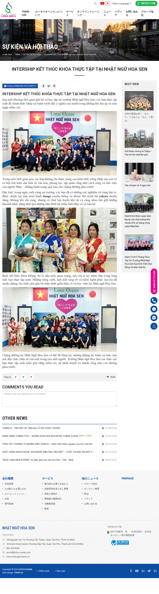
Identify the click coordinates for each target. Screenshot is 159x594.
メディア (118, 13)
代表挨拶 (9, 483)
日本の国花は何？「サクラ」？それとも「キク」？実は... (139, 117)
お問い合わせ (132, 13)
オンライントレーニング (88, 13)
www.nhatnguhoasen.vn (18, 556)
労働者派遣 (49, 503)
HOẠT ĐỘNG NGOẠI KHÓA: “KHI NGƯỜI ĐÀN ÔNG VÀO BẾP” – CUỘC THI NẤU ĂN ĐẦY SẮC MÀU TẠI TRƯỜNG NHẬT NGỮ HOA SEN (59, 452)
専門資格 (9, 503)
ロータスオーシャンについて (49, 13)
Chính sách (44, 571)
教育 (46, 508)
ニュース (107, 13)
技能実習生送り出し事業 (56, 488)
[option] (79, 39)
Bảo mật (61, 571)
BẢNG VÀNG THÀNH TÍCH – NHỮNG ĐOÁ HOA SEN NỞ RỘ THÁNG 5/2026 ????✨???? (59, 436)
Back (113, 377)
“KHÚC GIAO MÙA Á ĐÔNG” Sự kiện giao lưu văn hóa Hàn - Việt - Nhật (59, 460)
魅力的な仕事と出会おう (56, 483)
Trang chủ (25, 13)
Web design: (8, 572)
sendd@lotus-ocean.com (18, 552)
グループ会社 (147, 13)
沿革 (7, 498)
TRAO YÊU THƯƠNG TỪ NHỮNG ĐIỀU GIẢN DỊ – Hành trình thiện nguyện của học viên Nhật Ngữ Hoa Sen (59, 444)
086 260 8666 (13, 548)
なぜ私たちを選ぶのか (15, 488)
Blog (86, 493)
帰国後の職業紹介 (53, 498)
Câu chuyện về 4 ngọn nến (138, 185)
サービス (70, 13)
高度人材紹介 (50, 493)
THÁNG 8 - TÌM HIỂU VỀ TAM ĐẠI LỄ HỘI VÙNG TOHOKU (59, 428)
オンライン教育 (91, 488)
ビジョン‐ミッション (15, 493)
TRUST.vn (18, 572)
